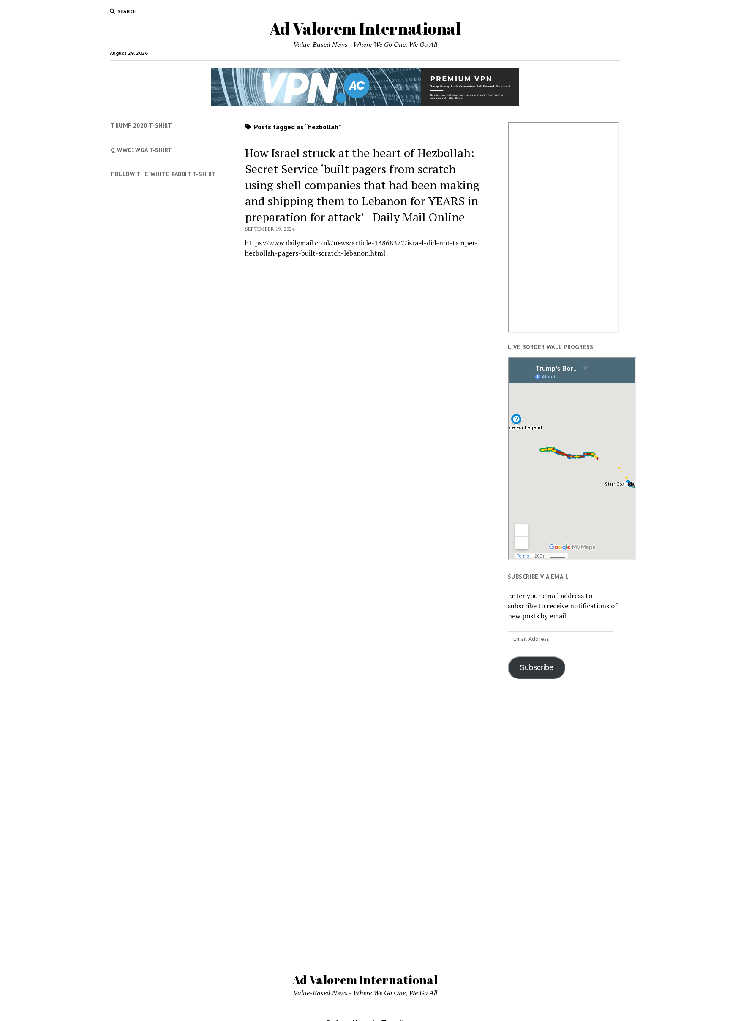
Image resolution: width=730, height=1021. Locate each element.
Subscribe (536, 667)
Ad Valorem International (365, 28)
